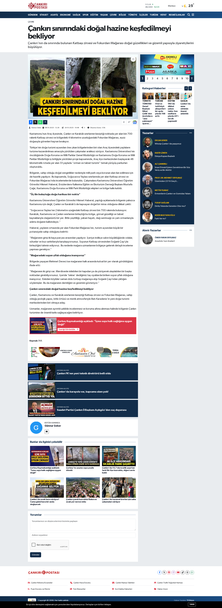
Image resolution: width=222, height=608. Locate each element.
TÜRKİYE (132, 15)
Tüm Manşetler (79, 589)
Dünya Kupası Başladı (165, 156)
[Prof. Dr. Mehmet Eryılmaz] (147, 179)
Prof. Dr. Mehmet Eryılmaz (168, 178)
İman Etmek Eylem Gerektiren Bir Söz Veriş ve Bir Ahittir (172, 168)
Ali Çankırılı (161, 164)
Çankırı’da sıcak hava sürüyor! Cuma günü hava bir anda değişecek (44, 501)
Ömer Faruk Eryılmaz (165, 238)
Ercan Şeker (161, 140)
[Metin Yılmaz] (147, 192)
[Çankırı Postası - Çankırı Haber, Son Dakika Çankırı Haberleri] (37, 6)
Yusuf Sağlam (162, 203)
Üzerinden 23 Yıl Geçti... (166, 181)
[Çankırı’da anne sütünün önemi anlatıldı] (186, 96)
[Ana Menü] (192, 15)
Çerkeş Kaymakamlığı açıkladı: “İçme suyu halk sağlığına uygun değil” (45, 470)
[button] (186, 88)
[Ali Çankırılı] (147, 167)
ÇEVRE (113, 15)
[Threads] (187, 572)
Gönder (35, 555)
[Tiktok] (183, 572)
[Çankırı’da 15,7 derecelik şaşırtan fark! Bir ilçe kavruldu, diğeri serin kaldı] (119, 456)
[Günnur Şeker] (36, 427)
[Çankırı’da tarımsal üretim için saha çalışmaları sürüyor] (119, 487)
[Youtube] (178, 572)
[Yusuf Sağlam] (147, 204)
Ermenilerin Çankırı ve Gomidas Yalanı (173, 194)
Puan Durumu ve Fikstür (40, 589)
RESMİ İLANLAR (177, 15)
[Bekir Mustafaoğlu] (147, 217)
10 (187, 78)
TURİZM (154, 15)
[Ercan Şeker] (147, 142)
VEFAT (163, 15)
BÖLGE (122, 15)
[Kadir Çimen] (147, 155)
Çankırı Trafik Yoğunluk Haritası (170, 583)
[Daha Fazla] (45, 122)
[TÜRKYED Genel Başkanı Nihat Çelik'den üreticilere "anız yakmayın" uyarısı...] (148, 96)
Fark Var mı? (160, 219)
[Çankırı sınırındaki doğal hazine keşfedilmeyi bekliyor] (83, 86)
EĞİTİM (94, 15)
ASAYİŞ (54, 15)
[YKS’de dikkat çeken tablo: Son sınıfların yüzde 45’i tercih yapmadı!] (173, 96)
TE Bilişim (190, 600)
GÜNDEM (33, 15)
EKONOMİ (65, 15)
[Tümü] (190, 133)
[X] (164, 572)
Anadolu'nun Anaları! (165, 241)
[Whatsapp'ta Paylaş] (40, 122)
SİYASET (44, 15)
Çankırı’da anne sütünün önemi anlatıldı (186, 109)
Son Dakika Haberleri (123, 589)
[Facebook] (160, 572)
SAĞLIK (76, 15)
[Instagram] (173, 572)
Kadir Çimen (161, 153)
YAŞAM (104, 15)
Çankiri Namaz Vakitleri (125, 583)
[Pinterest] (169, 572)
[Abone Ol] (135, 122)
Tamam (191, 604)
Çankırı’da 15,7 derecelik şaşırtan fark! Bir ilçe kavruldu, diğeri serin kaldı (118, 470)
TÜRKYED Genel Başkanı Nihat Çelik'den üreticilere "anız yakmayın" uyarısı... (147, 114)
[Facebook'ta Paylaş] (31, 122)
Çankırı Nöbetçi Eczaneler (42, 583)
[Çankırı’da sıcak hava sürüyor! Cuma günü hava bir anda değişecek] (47, 487)
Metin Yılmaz (161, 190)
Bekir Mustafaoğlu (165, 215)
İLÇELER (143, 15)
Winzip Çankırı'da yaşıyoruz (168, 144)
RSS (33, 600)
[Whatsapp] (192, 572)
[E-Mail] (47, 432)
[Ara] (189, 15)
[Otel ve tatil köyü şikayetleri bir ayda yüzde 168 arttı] (160, 96)
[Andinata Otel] (83, 352)
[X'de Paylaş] (35, 122)
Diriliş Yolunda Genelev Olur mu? (170, 206)
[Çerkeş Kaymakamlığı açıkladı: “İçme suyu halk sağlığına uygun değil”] (47, 456)
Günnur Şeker (36, 128)
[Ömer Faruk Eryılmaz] (147, 239)
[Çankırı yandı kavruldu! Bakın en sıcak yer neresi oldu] (83, 487)
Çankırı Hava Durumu (82, 583)
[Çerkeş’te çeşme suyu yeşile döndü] (83, 456)
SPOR (85, 15)
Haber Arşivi (163, 589)
